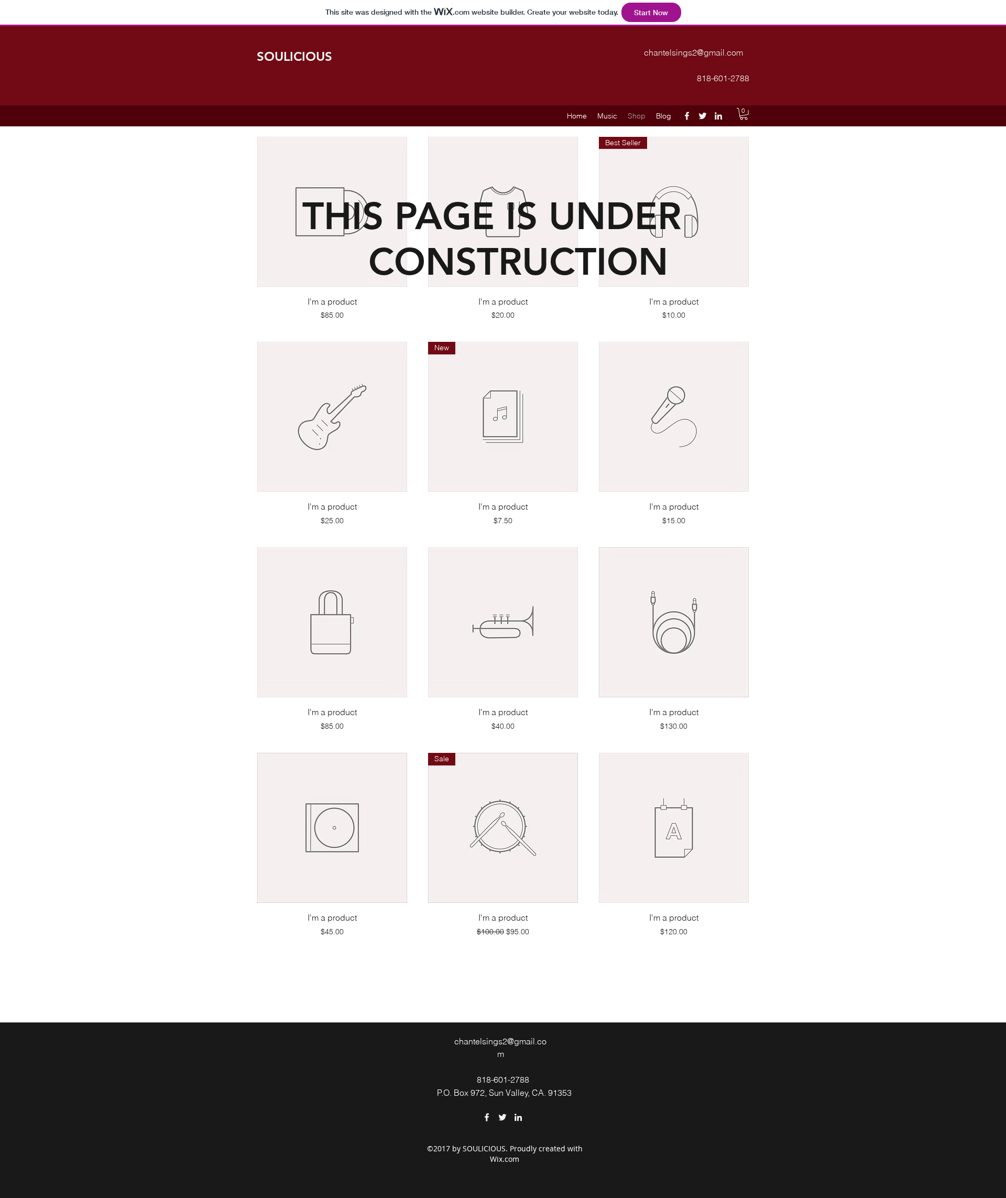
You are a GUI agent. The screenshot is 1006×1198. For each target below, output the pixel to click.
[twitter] (702, 116)
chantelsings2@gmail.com (693, 52)
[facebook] (687, 116)
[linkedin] (718, 116)
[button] (744, 114)
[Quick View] (332, 417)
